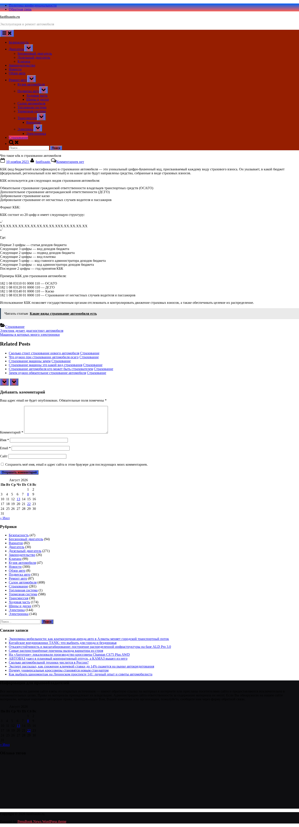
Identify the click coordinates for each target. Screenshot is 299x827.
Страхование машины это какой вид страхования (45, 365)
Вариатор (33, 122)
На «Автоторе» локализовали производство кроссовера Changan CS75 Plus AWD (69, 654)
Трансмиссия (27, 118)
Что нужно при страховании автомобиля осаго (44, 357)
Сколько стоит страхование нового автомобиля (44, 353)
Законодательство (22, 65)
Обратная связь (20, 9)
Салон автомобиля (31, 103)
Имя (4, 440)
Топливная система (32, 107)
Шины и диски (37, 99)
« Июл (5, 518)
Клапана (24, 61)
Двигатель (16, 49)
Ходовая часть (36, 95)
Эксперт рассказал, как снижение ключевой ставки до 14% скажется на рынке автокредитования (81, 666)
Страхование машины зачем (30, 361)
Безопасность (19, 42)
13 (18, 499)
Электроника (36, 133)
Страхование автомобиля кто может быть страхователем (51, 369)
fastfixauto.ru (10, 17)
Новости (15, 69)
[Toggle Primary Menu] (7, 33)
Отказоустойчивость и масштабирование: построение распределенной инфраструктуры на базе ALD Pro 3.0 (90, 647)
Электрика (25, 129)
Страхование (18, 137)
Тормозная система (32, 111)
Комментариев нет (70, 162)
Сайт (3, 456)
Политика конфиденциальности (33, 5)
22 (29, 504)
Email (5, 448)
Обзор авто (17, 73)
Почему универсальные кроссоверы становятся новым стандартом (59, 670)
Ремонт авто (18, 80)
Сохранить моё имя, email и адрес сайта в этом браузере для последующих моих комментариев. (76, 464)
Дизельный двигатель (34, 57)
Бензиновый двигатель (35, 53)
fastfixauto (43, 162)
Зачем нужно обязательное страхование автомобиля (47, 373)
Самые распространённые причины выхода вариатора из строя (56, 650)
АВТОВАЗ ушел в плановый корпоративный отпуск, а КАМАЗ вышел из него (68, 658)
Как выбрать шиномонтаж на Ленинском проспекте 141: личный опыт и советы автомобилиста (80, 674)
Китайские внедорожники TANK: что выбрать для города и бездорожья (62, 643)
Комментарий (11, 432)
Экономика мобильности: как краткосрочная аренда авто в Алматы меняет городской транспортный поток (89, 639)
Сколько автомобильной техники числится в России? (49, 662)
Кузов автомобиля (31, 84)
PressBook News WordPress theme (42, 821)
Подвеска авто (28, 91)
